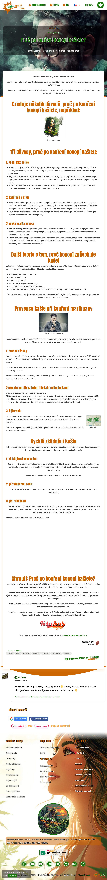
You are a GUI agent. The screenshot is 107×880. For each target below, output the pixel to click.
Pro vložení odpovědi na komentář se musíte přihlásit (37, 697)
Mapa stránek (84, 875)
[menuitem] (77, 5)
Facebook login (40, 719)
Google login (20, 719)
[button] (37, 5)
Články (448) (53, 33)
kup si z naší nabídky (82, 658)
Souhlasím (12, 876)
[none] (77, 5)
